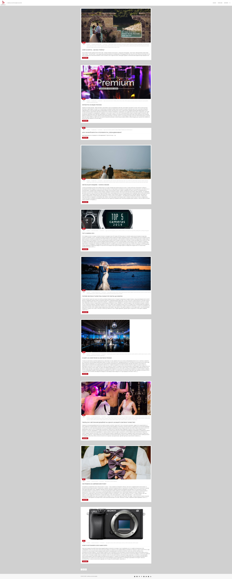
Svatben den (94, 100)
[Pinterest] (141, 576)
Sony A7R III (133, 230)
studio (89, 44)
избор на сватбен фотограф (99, 45)
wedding (135, 44)
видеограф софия (122, 180)
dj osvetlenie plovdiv (112, 416)
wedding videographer (145, 230)
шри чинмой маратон (128, 129)
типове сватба (113, 293)
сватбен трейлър (126, 45)
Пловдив (122, 129)
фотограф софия (145, 182)
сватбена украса (128, 182)
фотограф (133, 182)
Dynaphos (114, 230)
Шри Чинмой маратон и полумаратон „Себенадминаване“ (102, 132)
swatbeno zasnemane (130, 44)
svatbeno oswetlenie (104, 418)
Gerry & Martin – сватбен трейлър (93, 50)
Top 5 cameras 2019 (88, 233)
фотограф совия (138, 182)
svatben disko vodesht (123, 353)
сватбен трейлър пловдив (97, 419)
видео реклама (135, 100)
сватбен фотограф (132, 45)
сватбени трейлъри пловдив (106, 47)
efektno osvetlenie (135, 416)
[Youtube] (150, 576)
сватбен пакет (89, 182)
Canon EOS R (109, 230)
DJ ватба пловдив (116, 353)
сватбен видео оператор (109, 45)
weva (144, 44)
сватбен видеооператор (118, 45)
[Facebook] (143, 576)
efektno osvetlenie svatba (142, 416)
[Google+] (134, 576)
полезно (111, 481)
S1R (126, 230)
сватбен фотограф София (107, 419)
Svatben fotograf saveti (96, 292)
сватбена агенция (97, 47)
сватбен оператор (144, 180)
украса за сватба (119, 293)
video (118, 100)
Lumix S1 (117, 230)
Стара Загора (134, 419)
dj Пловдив (126, 416)
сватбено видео (135, 542)
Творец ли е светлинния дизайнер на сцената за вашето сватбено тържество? (108, 422)
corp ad (106, 100)
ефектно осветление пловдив (119, 418)
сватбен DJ (130, 180)
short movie (111, 100)
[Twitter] (146, 576)
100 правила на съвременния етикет (94, 484)
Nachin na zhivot (95, 481)
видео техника (110, 542)
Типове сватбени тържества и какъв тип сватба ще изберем (102, 296)
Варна (113, 418)
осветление (129, 353)
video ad (120, 100)
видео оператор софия (114, 180)
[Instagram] (148, 576)
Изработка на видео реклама (92, 105)
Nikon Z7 (124, 230)
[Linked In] (137, 576)
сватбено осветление (107, 293)
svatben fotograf (90, 418)
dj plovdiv (108, 180)
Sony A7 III (129, 230)
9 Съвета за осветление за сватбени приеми (97, 358)
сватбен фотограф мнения (141, 45)
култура (108, 481)
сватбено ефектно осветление (126, 419)
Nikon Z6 (120, 230)
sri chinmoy (109, 129)
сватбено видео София (115, 47)
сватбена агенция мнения (120, 182)
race (106, 129)
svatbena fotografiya (97, 418)
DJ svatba (110, 353)
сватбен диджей (130, 292)
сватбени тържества (99, 293)
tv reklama (115, 100)
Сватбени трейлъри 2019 (96, 44)
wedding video (140, 44)
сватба (117, 292)
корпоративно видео (94, 102)
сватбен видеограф (128, 542)
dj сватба (112, 44)
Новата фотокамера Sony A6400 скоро (94, 545)
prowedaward (123, 44)
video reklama (125, 100)
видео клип (130, 100)
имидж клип (140, 100)
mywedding (119, 44)
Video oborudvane (95, 542)
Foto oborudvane (95, 230)
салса (127, 180)
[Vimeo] (139, 576)
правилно (115, 481)
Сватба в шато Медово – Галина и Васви (95, 185)
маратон (113, 129)
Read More (85, 57)
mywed (115, 44)
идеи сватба (91, 45)
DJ (105, 180)
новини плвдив (118, 129)
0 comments (105, 44)
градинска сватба (112, 292)
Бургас (110, 418)
